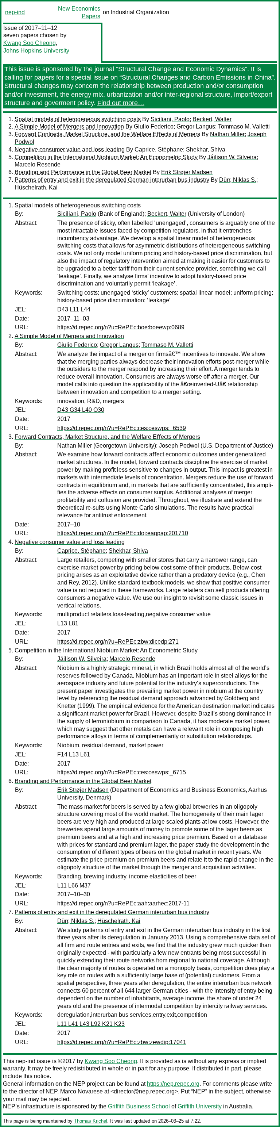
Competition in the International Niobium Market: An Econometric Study (106, 157)
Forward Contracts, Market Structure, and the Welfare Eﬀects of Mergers (107, 134)
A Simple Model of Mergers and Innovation (69, 126)
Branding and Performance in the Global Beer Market (83, 172)
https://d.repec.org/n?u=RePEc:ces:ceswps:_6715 (121, 772)
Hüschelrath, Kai (36, 187)
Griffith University (200, 1106)
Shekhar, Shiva (205, 149)
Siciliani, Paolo (170, 119)
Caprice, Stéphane (159, 149)
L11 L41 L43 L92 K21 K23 (91, 1024)
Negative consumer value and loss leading (70, 149)
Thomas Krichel (90, 1121)
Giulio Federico (154, 126)
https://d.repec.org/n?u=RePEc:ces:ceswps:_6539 (121, 428)
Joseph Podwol (179, 445)
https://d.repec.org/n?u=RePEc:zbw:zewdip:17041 (121, 1042)
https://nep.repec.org (173, 1084)
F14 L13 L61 (73, 754)
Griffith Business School (139, 1106)
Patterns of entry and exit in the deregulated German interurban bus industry (112, 180)
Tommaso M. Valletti (244, 126)
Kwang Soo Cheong (29, 43)
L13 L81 (67, 623)
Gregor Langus (195, 126)
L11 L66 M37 (74, 885)
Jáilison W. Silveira (232, 157)
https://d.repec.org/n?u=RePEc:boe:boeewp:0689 (120, 327)
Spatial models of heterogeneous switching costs (78, 119)
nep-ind (15, 12)
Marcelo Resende (38, 164)
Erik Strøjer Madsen (187, 172)
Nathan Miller (227, 134)
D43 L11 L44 (73, 309)
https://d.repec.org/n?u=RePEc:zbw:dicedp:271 (118, 642)
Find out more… (120, 103)
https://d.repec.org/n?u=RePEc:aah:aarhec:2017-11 (123, 903)
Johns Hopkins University (36, 50)
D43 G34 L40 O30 (80, 410)
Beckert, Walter (212, 119)
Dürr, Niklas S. (237, 180)
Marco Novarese (81, 1091)
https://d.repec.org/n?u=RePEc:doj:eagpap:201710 (122, 533)
